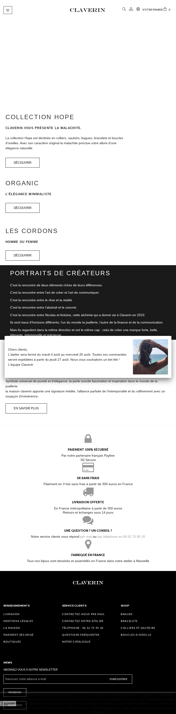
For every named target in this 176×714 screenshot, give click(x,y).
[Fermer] (171, 336)
